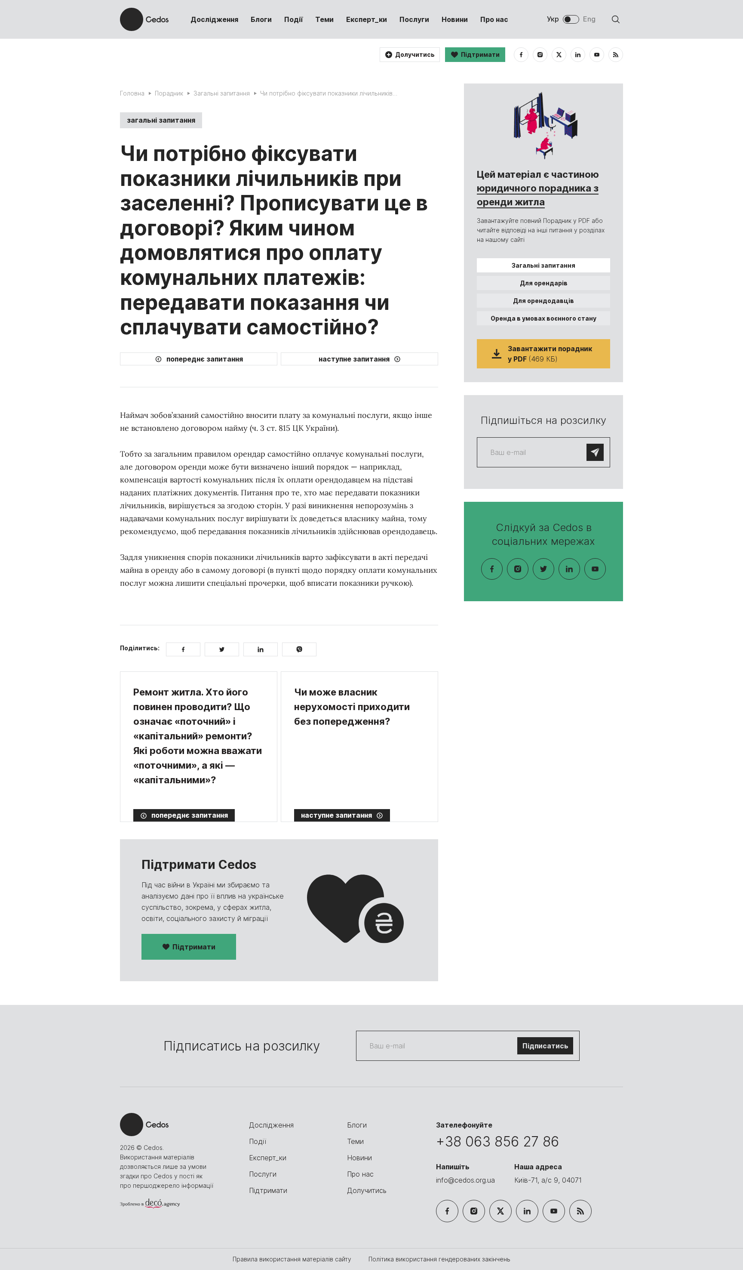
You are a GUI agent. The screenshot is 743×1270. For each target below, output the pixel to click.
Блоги (261, 19)
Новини (455, 19)
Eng (589, 18)
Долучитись (367, 1190)
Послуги (414, 19)
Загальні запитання (221, 93)
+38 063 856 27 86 (497, 1141)
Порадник (169, 93)
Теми (324, 19)
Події (293, 19)
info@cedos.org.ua (465, 1180)
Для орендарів (544, 283)
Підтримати (193, 946)
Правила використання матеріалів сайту (293, 1259)
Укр (553, 18)
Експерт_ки (366, 19)
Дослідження (214, 19)
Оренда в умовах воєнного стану (543, 318)
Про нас (494, 19)
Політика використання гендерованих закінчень (439, 1259)
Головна (132, 93)
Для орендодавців (543, 300)
